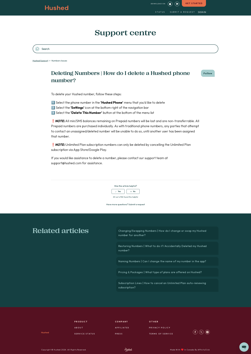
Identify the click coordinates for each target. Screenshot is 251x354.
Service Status (84, 334)
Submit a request (182, 12)
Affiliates (122, 327)
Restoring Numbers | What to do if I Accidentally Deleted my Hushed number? (162, 248)
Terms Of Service (161, 334)
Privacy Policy (160, 327)
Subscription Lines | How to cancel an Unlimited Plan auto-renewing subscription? (162, 285)
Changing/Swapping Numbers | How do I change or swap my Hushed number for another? (162, 233)
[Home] (45, 333)
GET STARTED (194, 3)
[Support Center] (195, 333)
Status (160, 12)
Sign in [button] (202, 12)
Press (119, 334)
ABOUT (78, 327)
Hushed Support (40, 60)
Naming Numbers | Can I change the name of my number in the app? (162, 261)
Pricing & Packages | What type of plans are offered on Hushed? (160, 272)
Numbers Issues (59, 60)
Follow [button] (208, 73)
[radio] (118, 191)
